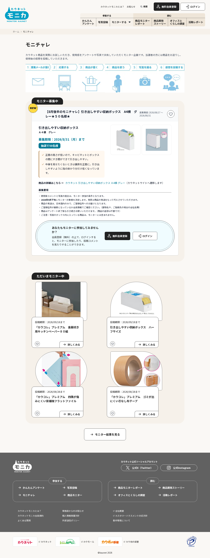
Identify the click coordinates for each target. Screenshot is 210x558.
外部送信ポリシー (70, 520)
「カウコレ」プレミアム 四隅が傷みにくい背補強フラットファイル (57, 399)
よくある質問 (24, 520)
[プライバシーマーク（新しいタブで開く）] (191, 541)
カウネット (46, 541)
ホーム (16, 31)
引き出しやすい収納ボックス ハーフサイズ (132, 329)
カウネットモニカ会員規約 (31, 515)
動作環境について (121, 520)
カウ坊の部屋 (132, 541)
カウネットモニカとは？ (112, 7)
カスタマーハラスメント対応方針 (131, 515)
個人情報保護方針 (70, 515)
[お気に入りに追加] (170, 114)
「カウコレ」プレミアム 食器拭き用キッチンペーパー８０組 (57, 329)
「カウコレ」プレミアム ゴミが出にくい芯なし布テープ (132, 399)
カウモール (88, 541)
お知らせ (131, 7)
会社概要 (119, 510)
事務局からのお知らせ (73, 510)
